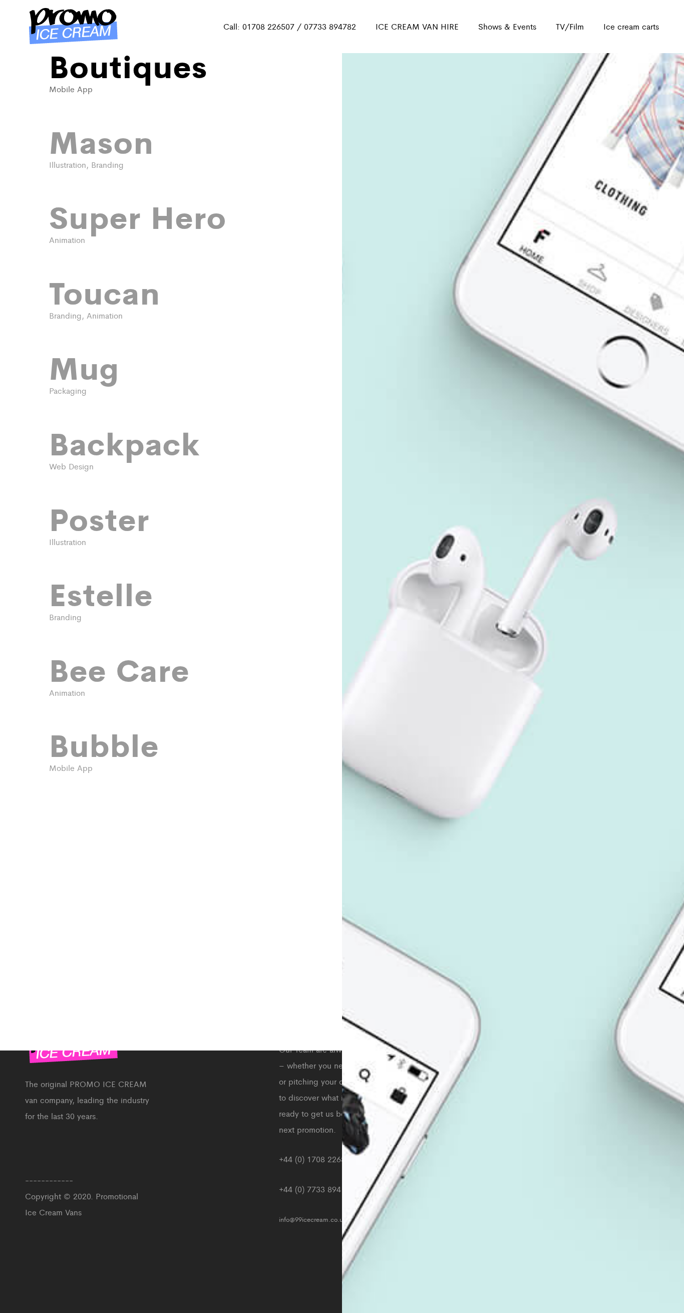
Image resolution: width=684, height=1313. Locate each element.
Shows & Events (507, 26)
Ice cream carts (631, 26)
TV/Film (570, 26)
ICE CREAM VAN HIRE (417, 26)
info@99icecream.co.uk (313, 1219)
